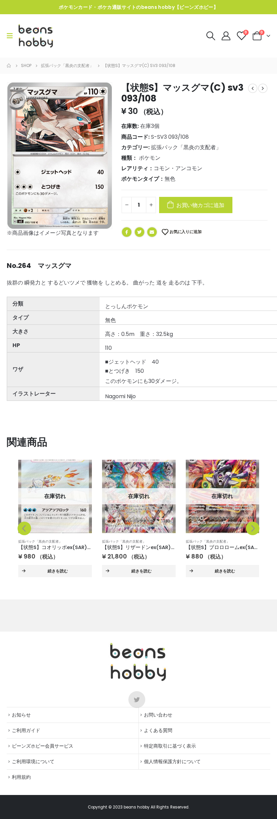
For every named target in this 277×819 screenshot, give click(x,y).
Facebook (126, 232)
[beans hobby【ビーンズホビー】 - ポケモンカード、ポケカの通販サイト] (36, 35)
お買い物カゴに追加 (200, 205)
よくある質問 (158, 730)
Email (152, 232)
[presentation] (24, 528)
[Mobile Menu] (12, 36)
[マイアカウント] (226, 35)
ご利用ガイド (26, 730)
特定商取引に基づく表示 (170, 746)
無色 (170, 179)
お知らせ (21, 714)
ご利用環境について (33, 761)
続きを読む (58, 571)
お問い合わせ (158, 714)
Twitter (139, 232)
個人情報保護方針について (172, 761)
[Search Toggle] (210, 35)
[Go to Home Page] (9, 66)
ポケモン (149, 158)
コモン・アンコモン (178, 168)
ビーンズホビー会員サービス (42, 746)
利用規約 (21, 777)
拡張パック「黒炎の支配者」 (186, 147)
